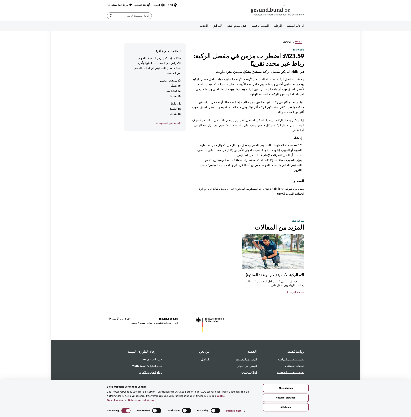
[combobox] (133, 15)
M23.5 (298, 42)
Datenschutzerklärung (141, 400)
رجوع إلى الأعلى (121, 318)
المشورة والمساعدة (246, 359)
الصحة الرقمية (260, 25)
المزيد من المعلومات (168, 123)
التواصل (205, 359)
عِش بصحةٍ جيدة (237, 25)
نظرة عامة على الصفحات (290, 372)
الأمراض (218, 25)
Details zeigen (233, 410)
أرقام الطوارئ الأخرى (150, 372)
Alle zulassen (286, 388)
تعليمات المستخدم (294, 365)
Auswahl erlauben (286, 397)
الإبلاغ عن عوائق (248, 372)
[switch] (156, 410)
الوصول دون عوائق (247, 365)
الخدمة (204, 25)
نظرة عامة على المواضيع (291, 359)
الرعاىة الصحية (295, 25)
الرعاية (278, 25)
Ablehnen (285, 407)
